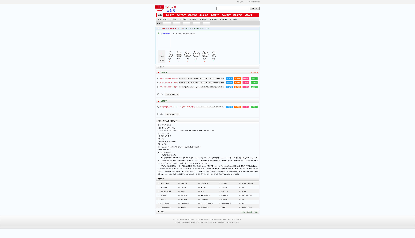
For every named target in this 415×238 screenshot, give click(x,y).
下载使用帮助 (254, 72)
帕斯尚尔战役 (205, 207)
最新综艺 (233, 19)
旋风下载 (237, 78)
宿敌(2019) (184, 183)
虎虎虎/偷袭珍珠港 (165, 191)
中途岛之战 (184, 199)
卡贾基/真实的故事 (247, 207)
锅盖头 (244, 191)
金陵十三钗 (224, 191)
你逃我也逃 (184, 195)
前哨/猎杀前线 (185, 203)
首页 (160, 15)
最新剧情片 (226, 15)
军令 (243, 203)
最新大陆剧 (162, 19)
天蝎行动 (224, 187)
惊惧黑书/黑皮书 (226, 203)
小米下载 (246, 78)
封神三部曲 (163, 187)
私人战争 (203, 187)
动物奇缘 (183, 187)
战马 (243, 199)
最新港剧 (193, 19)
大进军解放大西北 (165, 207)
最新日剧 (213, 19)
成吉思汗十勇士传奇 (207, 203)
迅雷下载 (229, 78)
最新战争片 (237, 15)
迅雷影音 (254, 78)
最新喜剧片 (204, 15)
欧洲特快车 (224, 199)
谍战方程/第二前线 (247, 195)
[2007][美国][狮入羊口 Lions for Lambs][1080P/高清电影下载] (177, 107)
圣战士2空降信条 (165, 203)
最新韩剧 (183, 19)
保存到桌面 (240, 2)
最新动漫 (248, 15)
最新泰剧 (223, 19)
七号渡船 (224, 183)
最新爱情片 (215, 15)
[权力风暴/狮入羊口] (164, 41)
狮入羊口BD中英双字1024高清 (169, 82)
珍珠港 (223, 207)
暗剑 (243, 187)
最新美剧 (173, 19)
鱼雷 (202, 191)
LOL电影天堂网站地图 (253, 2)
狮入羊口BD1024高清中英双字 (169, 78)
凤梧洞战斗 (204, 183)
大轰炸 (183, 191)
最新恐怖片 (192, 15)
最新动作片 (170, 15)
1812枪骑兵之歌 (206, 195)
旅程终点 (163, 199)
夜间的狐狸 (224, 195)
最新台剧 (203, 19)
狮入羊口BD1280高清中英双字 (169, 87)
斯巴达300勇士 (164, 183)
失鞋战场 (183, 207)
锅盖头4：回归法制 (247, 183)
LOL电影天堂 (165, 8)
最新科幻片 (181, 15)
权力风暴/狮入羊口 (174, 28)
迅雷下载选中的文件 (172, 94)
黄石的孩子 (163, 195)
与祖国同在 (204, 199)
